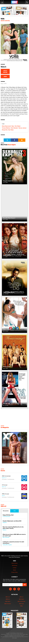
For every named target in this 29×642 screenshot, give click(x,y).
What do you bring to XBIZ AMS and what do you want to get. (14, 535)
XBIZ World (7, 601)
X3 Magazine (5, 427)
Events (3, 471)
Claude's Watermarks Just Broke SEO (12, 521)
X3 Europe (4, 485)
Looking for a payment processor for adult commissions (13, 542)
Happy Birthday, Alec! (8, 515)
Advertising (14, 565)
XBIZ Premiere (7, 603)
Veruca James (22, 128)
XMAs (21, 606)
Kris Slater (17, 126)
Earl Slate (11, 130)
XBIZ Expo (21, 603)
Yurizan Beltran (6, 128)
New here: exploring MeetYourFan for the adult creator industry (13, 527)
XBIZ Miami (21, 599)
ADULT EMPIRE (5, 71)
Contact (14, 567)
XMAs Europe (5, 494)
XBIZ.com (8, 597)
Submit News (15, 563)
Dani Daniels (14, 128)
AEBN (5, 76)
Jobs (14, 511)
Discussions (6, 511)
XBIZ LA (21, 597)
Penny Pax (5, 130)
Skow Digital (5, 21)
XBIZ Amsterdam (6, 476)
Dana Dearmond (6, 126)
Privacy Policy (14, 572)
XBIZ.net (3, 506)
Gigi (13, 126)
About (14, 570)
